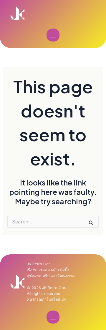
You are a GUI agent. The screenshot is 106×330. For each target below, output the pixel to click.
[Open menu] (53, 35)
